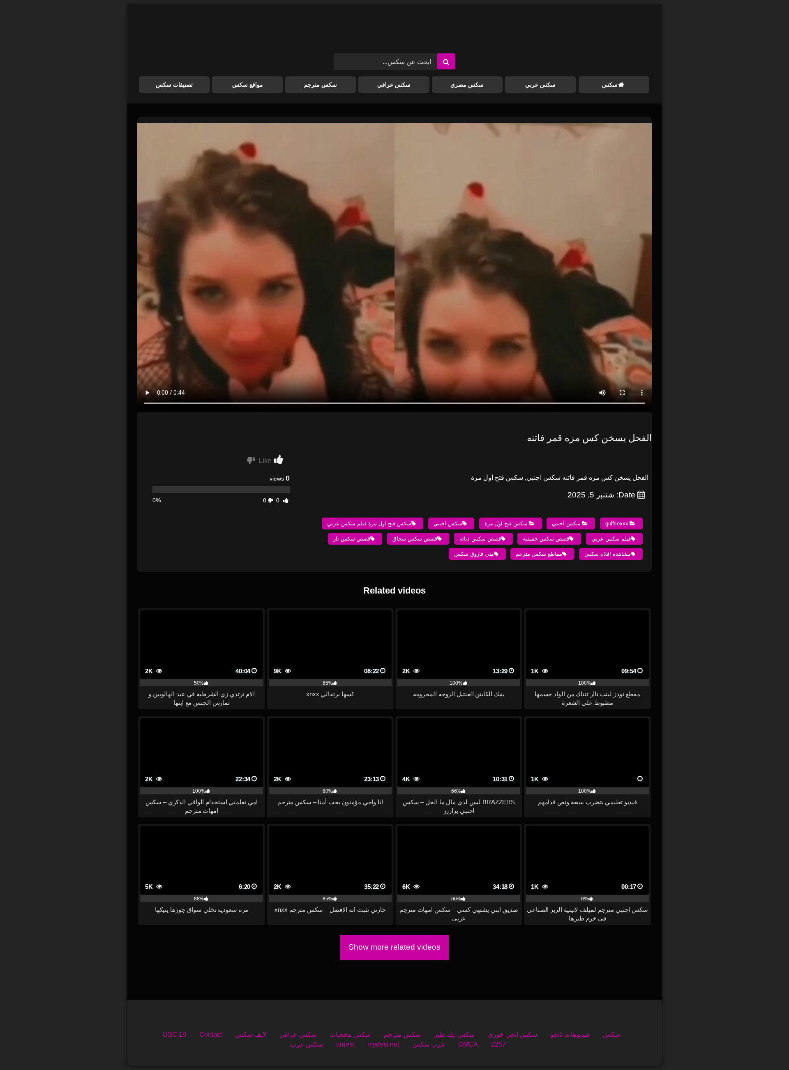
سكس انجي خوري (512, 1034)
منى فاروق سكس (474, 554)
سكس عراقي (394, 84)
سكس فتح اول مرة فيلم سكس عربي (369, 523)
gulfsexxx (616, 523)
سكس (610, 84)
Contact (210, 1034)
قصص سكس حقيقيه (546, 539)
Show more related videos (394, 947)
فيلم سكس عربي (611, 539)
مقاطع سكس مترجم (539, 554)
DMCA (468, 1044)
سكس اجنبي (566, 523)
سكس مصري (467, 84)
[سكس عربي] (394, 32)
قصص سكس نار (351, 539)
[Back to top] (763, 1046)
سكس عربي (540, 84)
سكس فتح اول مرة (506, 523)
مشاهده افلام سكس (607, 554)
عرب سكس (428, 1044)
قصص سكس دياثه (480, 539)
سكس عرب (306, 1044)
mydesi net (383, 1044)
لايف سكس (250, 1034)
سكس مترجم (320, 84)
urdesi (345, 1044)
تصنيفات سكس (174, 84)
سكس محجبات (350, 1034)
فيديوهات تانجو (570, 1034)
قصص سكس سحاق (414, 539)
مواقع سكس (247, 84)
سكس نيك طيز (454, 1034)
